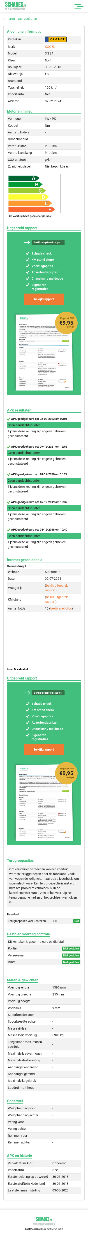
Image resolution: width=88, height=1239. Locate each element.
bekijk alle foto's (61, 608)
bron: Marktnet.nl (17, 669)
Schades (15, 6)
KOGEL (50, 46)
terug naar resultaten (22, 18)
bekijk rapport (44, 299)
